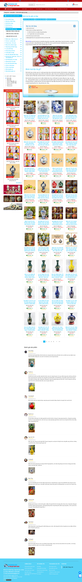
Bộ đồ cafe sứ (9, 25)
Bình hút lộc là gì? (30, 28)
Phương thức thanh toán (30, 566)
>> (59, 341)
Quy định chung (28, 572)
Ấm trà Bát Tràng (10, 19)
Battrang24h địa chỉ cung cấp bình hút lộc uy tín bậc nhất (38, 37)
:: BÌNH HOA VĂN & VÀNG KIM (12, 33)
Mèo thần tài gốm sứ (10, 71)
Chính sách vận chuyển (29, 570)
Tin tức (31, 9)
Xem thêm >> (19, 182)
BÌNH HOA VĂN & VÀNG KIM (40, 19)
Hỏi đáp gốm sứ (40, 572)
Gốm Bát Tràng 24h (68, 567)
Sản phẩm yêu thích (53, 568)
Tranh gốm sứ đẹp (10, 52)
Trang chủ (6, 12)
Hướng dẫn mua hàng (62, 0)
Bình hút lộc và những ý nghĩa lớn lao (34, 30)
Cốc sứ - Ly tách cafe (10, 40)
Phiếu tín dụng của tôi (53, 573)
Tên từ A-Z (9, 84)
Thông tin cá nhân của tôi (54, 572)
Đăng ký (70, 0)
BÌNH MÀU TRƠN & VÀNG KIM (28, 19)
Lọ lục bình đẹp (9, 48)
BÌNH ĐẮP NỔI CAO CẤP (51, 19)
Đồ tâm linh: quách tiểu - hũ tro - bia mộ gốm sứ (13, 57)
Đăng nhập (76, 0)
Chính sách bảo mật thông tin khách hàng (31, 574)
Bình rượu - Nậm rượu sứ (12, 39)
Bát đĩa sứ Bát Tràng (10, 21)
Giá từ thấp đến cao (11, 81)
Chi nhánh (39, 573)
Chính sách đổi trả (28, 568)
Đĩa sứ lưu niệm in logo (11, 44)
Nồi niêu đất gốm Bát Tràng (12, 54)
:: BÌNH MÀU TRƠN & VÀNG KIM (12, 31)
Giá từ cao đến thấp (11, 82)
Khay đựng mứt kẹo (10, 50)
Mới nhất (9, 78)
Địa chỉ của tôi (52, 570)
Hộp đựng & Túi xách (10, 61)
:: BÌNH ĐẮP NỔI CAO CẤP (11, 36)
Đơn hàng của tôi (52, 566)
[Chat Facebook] (79, 572)
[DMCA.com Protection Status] (7, 579)
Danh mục (10, 9)
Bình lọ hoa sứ (9, 27)
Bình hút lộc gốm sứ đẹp (11, 29)
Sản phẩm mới (39, 9)
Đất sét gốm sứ (9, 69)
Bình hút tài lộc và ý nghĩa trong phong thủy (38, 32)
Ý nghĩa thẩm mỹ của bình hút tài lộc (36, 33)
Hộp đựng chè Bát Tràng (11, 46)
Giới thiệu (24, 9)
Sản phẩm (12, 12)
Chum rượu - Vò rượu (11, 42)
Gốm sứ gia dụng (10, 67)
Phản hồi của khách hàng (42, 570)
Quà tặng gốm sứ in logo (11, 59)
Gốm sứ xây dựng (10, 65)
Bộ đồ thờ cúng (9, 23)
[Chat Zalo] (79, 576)
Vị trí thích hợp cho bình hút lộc (33, 35)
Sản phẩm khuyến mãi (62, 9)
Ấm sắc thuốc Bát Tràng (11, 63)
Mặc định (9, 79)
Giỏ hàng (75, 4)
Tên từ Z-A (9, 85)
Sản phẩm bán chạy (49, 9)
